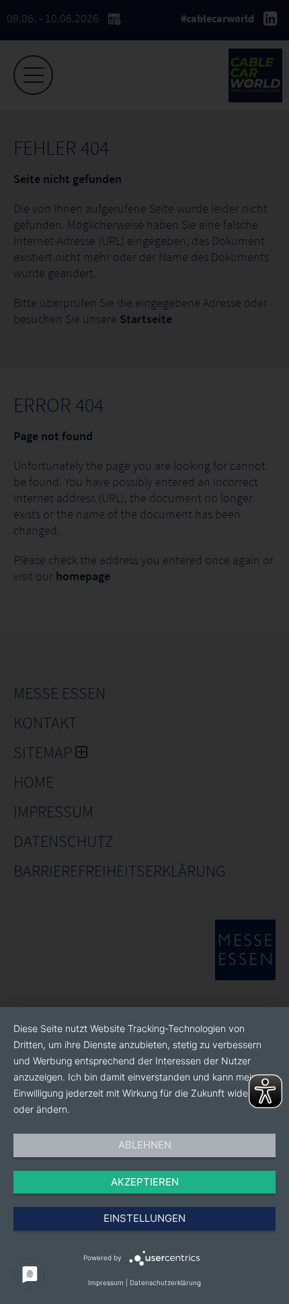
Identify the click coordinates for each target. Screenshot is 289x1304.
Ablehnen (144, 1144)
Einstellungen (144, 1218)
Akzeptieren (145, 1181)
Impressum (106, 1282)
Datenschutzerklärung (165, 1282)
